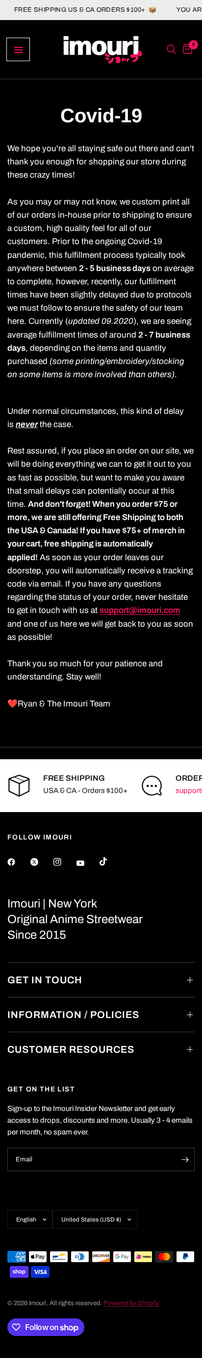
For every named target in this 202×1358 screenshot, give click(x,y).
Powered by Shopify (131, 1303)
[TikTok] (110, 861)
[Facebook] (18, 862)
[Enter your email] (185, 1159)
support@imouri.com (140, 610)
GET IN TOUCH (44, 979)
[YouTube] (87, 863)
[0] (185, 49)
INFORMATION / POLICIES (73, 1014)
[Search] (171, 49)
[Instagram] (64, 862)
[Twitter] (41, 862)
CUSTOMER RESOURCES (70, 1049)
